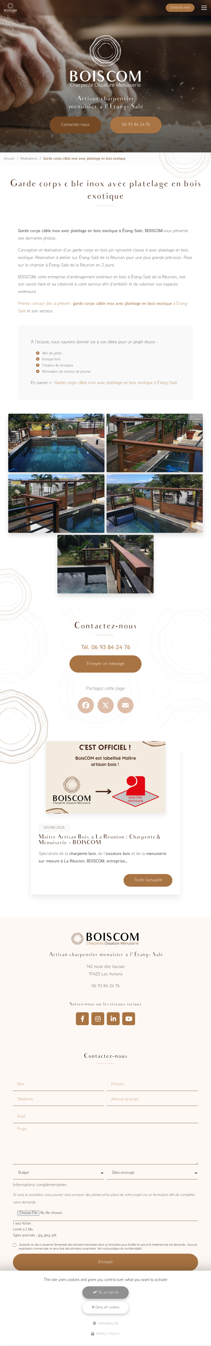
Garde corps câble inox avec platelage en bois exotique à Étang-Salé (116, 383)
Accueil (9, 158)
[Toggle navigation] (204, 8)
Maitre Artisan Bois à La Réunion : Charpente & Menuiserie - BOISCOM (99, 840)
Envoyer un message (105, 664)
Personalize (107, 1323)
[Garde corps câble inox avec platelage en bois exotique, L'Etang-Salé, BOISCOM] (56, 443)
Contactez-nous (180, 7)
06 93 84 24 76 (136, 125)
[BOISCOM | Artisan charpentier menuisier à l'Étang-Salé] (10, 8)
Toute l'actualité (148, 880)
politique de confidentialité (125, 1248)
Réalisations (28, 158)
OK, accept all (107, 1292)
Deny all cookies (106, 1307)
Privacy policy (107, 1334)
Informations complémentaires (39, 1185)
